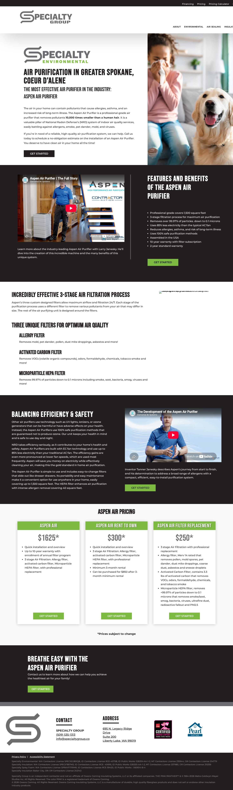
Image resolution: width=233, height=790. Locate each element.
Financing (188, 4)
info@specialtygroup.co (73, 739)
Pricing (201, 4)
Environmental (193, 27)
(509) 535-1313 (65, 734)
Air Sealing (214, 27)
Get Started (48, 616)
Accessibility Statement (42, 756)
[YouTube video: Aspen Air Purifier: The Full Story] (71, 208)
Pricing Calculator (219, 4)
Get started (39, 153)
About (177, 27)
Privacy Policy (19, 756)
